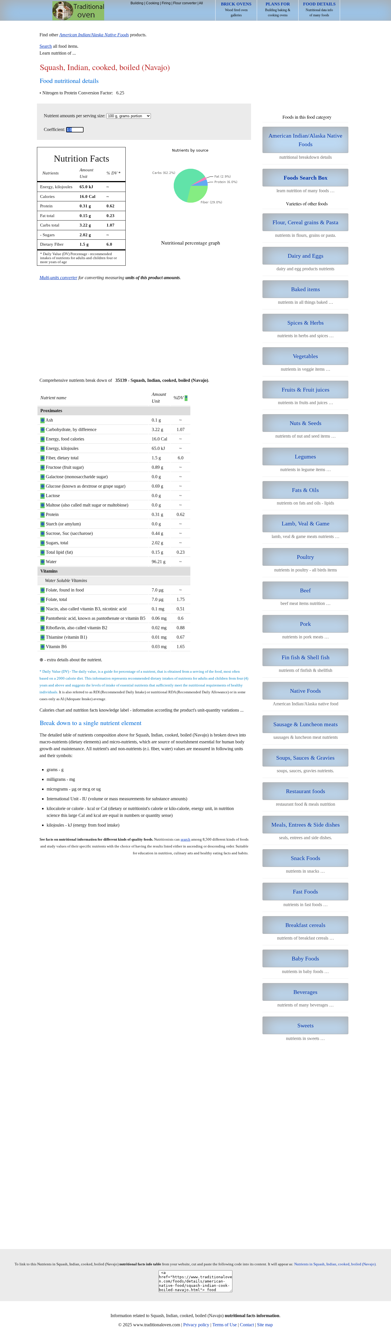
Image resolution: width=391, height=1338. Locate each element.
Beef (305, 590)
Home (78, 10)
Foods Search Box (305, 177)
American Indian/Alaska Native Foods (305, 139)
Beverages (305, 992)
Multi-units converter (58, 277)
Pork (305, 624)
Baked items (305, 289)
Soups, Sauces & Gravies (305, 758)
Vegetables (305, 356)
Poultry (305, 557)
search (185, 839)
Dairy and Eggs (305, 256)
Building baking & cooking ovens (277, 9)
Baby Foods (305, 958)
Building (137, 3)
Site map (265, 1324)
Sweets (305, 1025)
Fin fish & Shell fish (305, 657)
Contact (247, 1324)
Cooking (152, 3)
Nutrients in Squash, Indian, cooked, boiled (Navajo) (335, 1264)
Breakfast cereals (305, 925)
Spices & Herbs (305, 322)
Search (46, 46)
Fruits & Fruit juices (305, 389)
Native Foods (305, 691)
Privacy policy (196, 1324)
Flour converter (185, 3)
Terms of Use (224, 1324)
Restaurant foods (305, 791)
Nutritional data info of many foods (319, 9)
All (201, 3)
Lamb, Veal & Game (305, 523)
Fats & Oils (305, 490)
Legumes (305, 456)
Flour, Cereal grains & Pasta (305, 222)
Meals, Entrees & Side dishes (305, 824)
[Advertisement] (144, 332)
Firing (166, 3)
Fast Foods (305, 891)
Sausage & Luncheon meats (305, 724)
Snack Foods (305, 858)
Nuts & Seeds (305, 423)
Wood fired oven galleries (236, 9)
